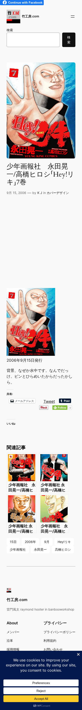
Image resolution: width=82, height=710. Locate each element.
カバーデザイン (58, 193)
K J (39, 193)
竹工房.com (30, 16)
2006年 (30, 542)
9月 (46, 542)
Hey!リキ (64, 542)
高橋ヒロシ (63, 549)
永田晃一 (40, 549)
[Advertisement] (41, 243)
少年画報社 (18, 549)
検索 (10, 30)
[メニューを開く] (72, 16)
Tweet (49, 401)
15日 (13, 542)
